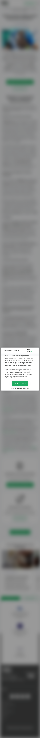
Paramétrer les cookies (20, 388)
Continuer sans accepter (11, 350)
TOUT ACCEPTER (20, 383)
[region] (20, 369)
